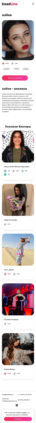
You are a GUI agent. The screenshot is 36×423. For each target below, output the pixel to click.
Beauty (26, 69)
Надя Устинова (10, 220)
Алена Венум (9, 369)
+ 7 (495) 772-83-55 (25, 394)
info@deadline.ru (8, 394)
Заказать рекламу (15, 78)
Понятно (18, 419)
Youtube (6, 69)
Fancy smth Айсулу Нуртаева (16, 166)
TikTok (16, 69)
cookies (23, 412)
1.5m (16, 63)
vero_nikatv (9, 270)
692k (7, 63)
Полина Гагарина (11, 319)
